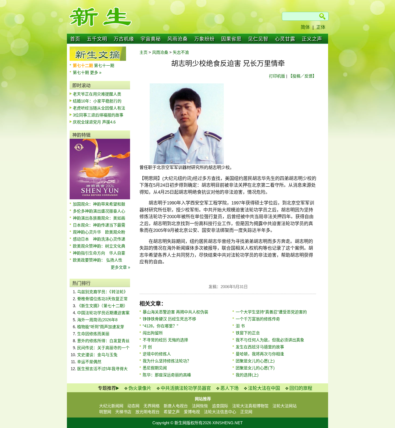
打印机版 (277, 76)
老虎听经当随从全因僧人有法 (99, 108)
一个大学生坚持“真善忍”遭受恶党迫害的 (271, 312)
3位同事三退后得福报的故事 (98, 115)
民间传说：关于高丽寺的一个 (103, 347)
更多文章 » (120, 267)
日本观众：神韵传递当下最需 (99, 225)
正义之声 (312, 39)
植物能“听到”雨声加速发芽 (100, 326)
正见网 (246, 411)
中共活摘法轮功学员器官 (186, 388)
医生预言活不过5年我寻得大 (102, 368)
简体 (305, 27)
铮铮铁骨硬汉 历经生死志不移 (169, 319)
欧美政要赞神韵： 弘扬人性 (97, 260)
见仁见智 (258, 39)
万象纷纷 (204, 39)
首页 (75, 39)
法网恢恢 (200, 406)
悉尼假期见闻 (155, 368)
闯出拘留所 (153, 333)
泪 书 (240, 326)
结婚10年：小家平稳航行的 (97, 101)
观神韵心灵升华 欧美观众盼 (99, 232)
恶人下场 (229, 388)
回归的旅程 (300, 388)
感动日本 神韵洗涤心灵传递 (99, 239)
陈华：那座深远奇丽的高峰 (167, 375)
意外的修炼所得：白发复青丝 (103, 340)
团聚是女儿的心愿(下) (255, 368)
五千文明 (97, 39)
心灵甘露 (285, 39)
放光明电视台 (147, 411)
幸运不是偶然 (89, 361)
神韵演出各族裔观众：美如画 (99, 218)
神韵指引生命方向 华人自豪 (99, 253)
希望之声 (172, 411)
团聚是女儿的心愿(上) (255, 361)
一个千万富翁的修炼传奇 (258, 319)
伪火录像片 (139, 388)
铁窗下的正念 (248, 333)
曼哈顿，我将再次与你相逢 (260, 354)
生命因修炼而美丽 (93, 333)
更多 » (95, 72)
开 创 (147, 347)
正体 (320, 27)
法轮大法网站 (284, 406)
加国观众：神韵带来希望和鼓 (99, 204)
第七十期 (81, 72)
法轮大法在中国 (264, 388)
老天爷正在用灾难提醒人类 (97, 94)
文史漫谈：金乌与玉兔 (97, 354)
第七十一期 (104, 65)
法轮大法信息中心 (220, 411)
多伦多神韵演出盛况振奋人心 (99, 211)
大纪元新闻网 (111, 406)
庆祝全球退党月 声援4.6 (94, 122)
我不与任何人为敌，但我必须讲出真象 (270, 340)
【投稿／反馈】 (302, 76)
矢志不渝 (181, 52)
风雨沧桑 (177, 39)
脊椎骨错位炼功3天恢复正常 (102, 298)
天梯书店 (123, 411)
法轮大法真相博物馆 (250, 406)
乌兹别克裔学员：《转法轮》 (102, 291)
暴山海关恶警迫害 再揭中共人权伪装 (175, 312)
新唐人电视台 (176, 406)
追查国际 (220, 406)
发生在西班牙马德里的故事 (260, 347)
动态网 (133, 406)
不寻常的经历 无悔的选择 (165, 340)
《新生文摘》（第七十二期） (102, 305)
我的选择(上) (247, 375)
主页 (143, 52)
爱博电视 (192, 411)
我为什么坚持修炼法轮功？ (167, 361)
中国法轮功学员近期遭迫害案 (103, 312)
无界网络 (151, 406)
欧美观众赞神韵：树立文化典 (99, 246)
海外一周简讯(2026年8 (97, 319)
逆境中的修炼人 (157, 354)
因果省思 (231, 39)
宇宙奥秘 (151, 39)
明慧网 (105, 411)
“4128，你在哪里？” (160, 326)
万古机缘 (124, 39)
